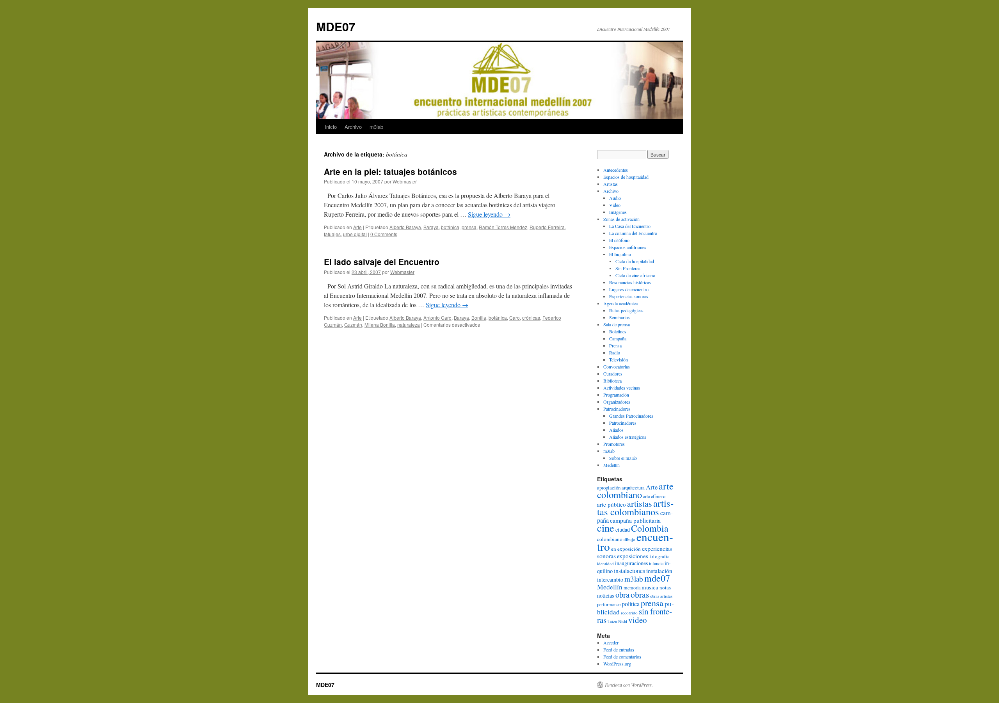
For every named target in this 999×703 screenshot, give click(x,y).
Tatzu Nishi (617, 621)
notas (665, 587)
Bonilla (478, 317)
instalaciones (629, 570)
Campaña (617, 338)
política (631, 604)
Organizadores (616, 402)
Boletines (617, 331)
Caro (514, 317)
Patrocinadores (617, 409)
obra (622, 594)
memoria (632, 587)
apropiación (608, 487)
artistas (639, 503)
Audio (615, 198)
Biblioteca (612, 380)
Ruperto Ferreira (547, 227)
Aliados (616, 430)
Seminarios (619, 317)
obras (640, 594)
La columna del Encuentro (633, 233)
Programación (616, 395)
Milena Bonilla (379, 324)
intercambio (610, 579)
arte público (611, 504)
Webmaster (405, 181)
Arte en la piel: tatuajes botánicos (390, 171)
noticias (605, 595)
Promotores (614, 444)
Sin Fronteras (627, 268)
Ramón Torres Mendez (503, 227)
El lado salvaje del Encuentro (381, 261)
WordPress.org (617, 663)
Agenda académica (620, 303)
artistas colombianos (635, 507)
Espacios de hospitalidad (626, 177)
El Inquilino (620, 254)
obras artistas (661, 596)
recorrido (629, 613)
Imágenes (618, 212)
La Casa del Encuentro (630, 226)
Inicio (331, 126)
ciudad (622, 529)
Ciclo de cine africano (635, 275)
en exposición (626, 548)
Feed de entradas (618, 649)
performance (608, 604)
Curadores (612, 373)
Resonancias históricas (630, 282)
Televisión (618, 359)
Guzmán (353, 324)
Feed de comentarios (622, 656)
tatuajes (332, 234)
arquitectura (633, 487)
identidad (605, 563)
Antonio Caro (437, 317)
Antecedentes (615, 170)
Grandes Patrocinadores (631, 416)
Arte (357, 227)
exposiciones (632, 556)
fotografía (659, 556)
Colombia (649, 528)
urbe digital (355, 234)
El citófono (619, 240)
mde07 (657, 578)
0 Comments (383, 234)
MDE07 (336, 26)
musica (650, 587)
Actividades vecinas (621, 387)
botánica (450, 227)
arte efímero (654, 496)
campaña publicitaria (635, 520)
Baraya (431, 227)
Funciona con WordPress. (629, 685)
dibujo (629, 539)
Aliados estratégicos (627, 437)
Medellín (611, 465)
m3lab (376, 126)
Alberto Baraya (405, 227)
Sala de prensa (616, 324)
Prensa (615, 345)
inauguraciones (631, 563)
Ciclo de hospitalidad (634, 261)
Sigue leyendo (489, 214)
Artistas (610, 184)
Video (614, 205)
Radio (614, 352)
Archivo (353, 126)
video (637, 619)
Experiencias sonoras (628, 296)
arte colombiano (635, 490)
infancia (656, 563)
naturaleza (408, 324)
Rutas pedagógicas (626, 310)
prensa (469, 227)
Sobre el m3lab (623, 458)
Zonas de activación (621, 219)
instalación (659, 571)
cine (605, 527)
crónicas (531, 317)
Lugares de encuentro (629, 289)
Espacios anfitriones (627, 247)
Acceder (611, 642)
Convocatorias (616, 366)
